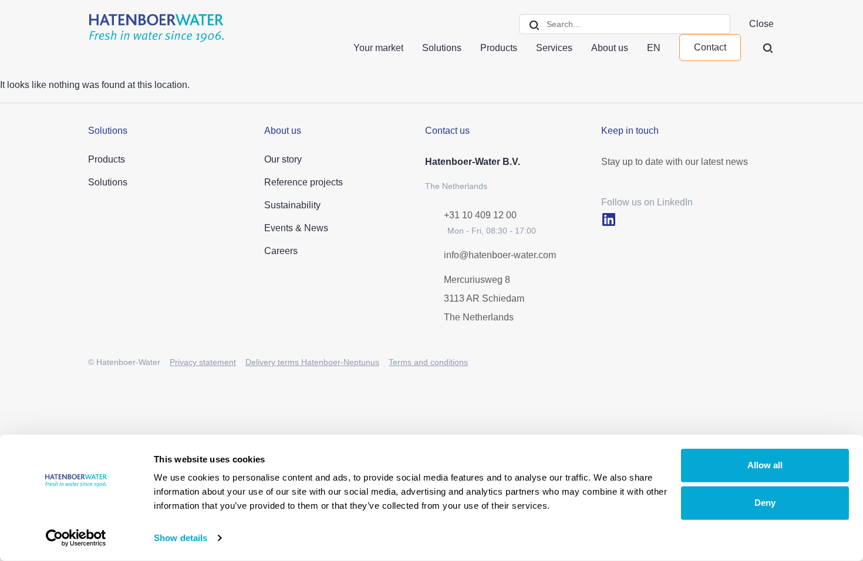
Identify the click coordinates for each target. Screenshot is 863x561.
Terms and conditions (428, 362)
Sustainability (292, 205)
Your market (378, 48)
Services (554, 48)
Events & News (296, 228)
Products (498, 48)
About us (609, 48)
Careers (281, 251)
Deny (765, 503)
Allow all (765, 465)
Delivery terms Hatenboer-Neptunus (312, 362)
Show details (180, 538)
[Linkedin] (608, 219)
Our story (283, 159)
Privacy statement (203, 362)
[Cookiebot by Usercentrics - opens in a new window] (76, 538)
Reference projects (303, 182)
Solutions (441, 48)
